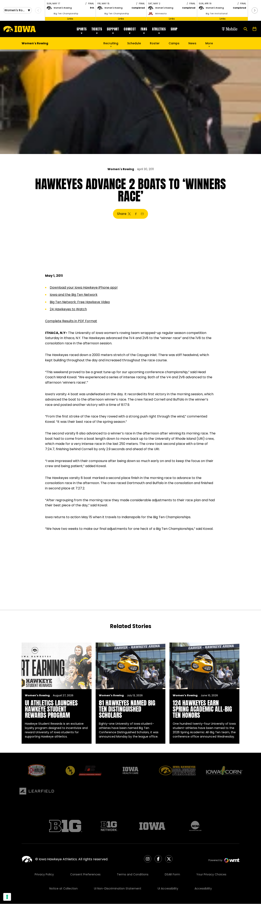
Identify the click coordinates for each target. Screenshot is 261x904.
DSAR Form (172, 874)
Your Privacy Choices (211, 874)
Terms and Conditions (132, 874)
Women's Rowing (120, 169)
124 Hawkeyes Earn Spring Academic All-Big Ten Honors (202, 709)
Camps (174, 44)
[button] (255, 10)
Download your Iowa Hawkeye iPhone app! (84, 287)
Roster (155, 43)
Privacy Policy (44, 874)
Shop (174, 29)
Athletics (159, 29)
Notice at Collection (63, 888)
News (192, 43)
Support (113, 29)
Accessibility (203, 888)
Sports (82, 29)
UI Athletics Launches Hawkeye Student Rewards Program (51, 709)
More (209, 43)
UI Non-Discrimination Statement (117, 888)
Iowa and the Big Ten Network (73, 294)
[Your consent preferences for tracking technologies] (7, 897)
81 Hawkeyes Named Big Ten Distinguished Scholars (127, 709)
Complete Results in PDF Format (71, 321)
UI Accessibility (168, 888)
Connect (130, 29)
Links (70, 18)
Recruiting (110, 43)
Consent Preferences (85, 874)
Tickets (97, 29)
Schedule (134, 43)
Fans (144, 29)
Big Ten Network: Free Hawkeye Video (80, 302)
